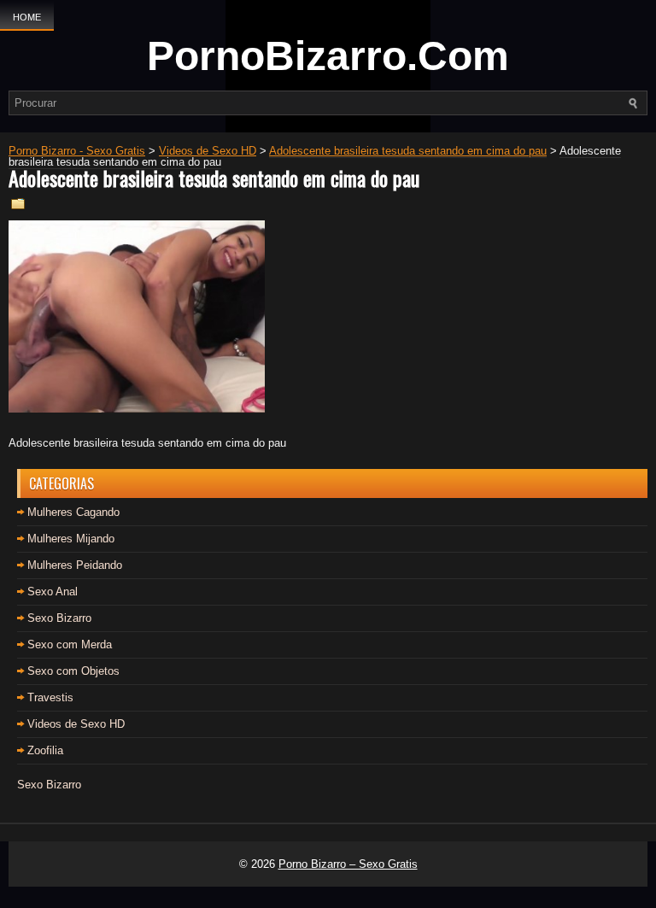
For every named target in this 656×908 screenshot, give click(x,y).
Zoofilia (45, 750)
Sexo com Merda (69, 644)
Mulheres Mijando (70, 538)
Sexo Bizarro (59, 618)
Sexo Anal (52, 591)
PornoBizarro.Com (328, 56)
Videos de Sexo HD (76, 724)
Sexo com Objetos (73, 671)
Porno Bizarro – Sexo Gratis (348, 864)
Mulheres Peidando (74, 565)
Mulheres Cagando (73, 512)
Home (27, 17)
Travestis (50, 697)
